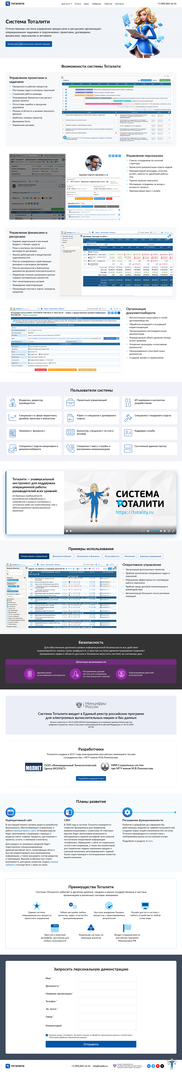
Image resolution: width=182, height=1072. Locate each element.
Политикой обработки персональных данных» (68, 1037)
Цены (86, 4)
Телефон (51, 1001)
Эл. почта (52, 1009)
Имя (49, 978)
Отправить (91, 1044)
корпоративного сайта (24, 830)
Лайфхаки (96, 4)
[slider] (105, 531)
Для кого (66, 4)
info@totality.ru (100, 1066)
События (108, 4)
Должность (53, 986)
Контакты (119, 4)
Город (50, 1016)
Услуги (78, 4)
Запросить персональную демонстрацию (29, 44)
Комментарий (54, 1025)
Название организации (60, 993)
